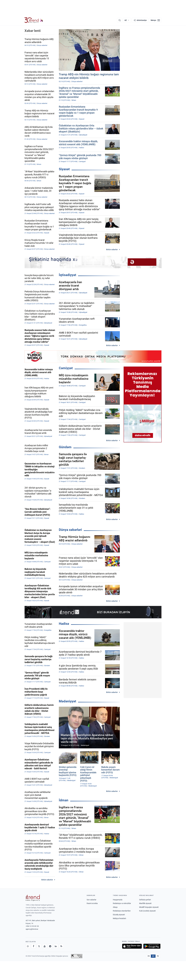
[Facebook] (33, 946)
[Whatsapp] (28, 946)
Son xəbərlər (91, 900)
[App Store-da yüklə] (132, 946)
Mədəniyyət (67, 701)
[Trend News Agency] (33, 898)
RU (158, 956)
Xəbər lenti (33, 31)
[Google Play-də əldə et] (151, 946)
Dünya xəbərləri (70, 530)
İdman (63, 800)
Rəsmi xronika (92, 903)
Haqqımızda (117, 900)
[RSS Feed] (61, 946)
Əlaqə (115, 907)
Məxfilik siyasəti (145, 903)
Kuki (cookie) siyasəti (147, 911)
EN (149, 956)
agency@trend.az (32, 929)
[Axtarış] (119, 20)
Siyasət (64, 169)
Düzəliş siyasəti (119, 915)
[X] (39, 946)
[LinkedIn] (56, 946)
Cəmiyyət (66, 368)
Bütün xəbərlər (112, 249)
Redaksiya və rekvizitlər (122, 903)
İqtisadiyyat (67, 275)
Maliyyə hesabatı (119, 918)
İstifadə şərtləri (145, 900)
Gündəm (65, 447)
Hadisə (64, 624)
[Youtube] (44, 946)
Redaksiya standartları (122, 911)
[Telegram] (50, 946)
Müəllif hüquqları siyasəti (149, 907)
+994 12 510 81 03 (32, 926)
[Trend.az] (34, 20)
